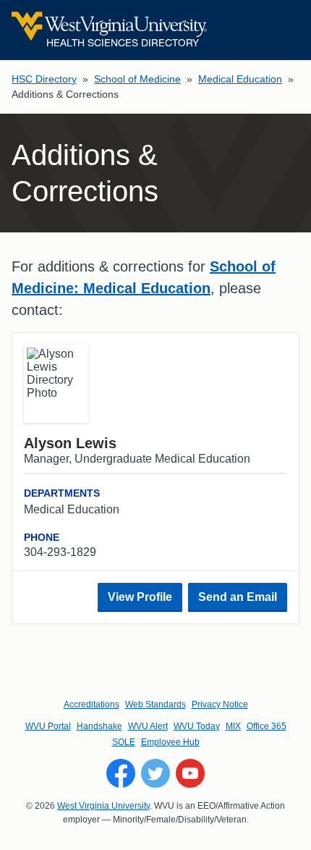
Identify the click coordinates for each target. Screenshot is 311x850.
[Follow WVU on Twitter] (155, 773)
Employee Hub (170, 742)
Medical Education (240, 79)
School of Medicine (137, 79)
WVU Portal (48, 726)
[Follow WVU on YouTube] (190, 773)
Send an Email (237, 597)
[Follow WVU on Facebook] (120, 773)
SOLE (123, 742)
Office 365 (266, 726)
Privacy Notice (220, 704)
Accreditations (91, 704)
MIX (233, 726)
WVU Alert (148, 726)
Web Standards (155, 704)
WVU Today (197, 726)
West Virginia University (103, 806)
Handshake (99, 726)
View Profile (140, 597)
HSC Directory (44, 79)
